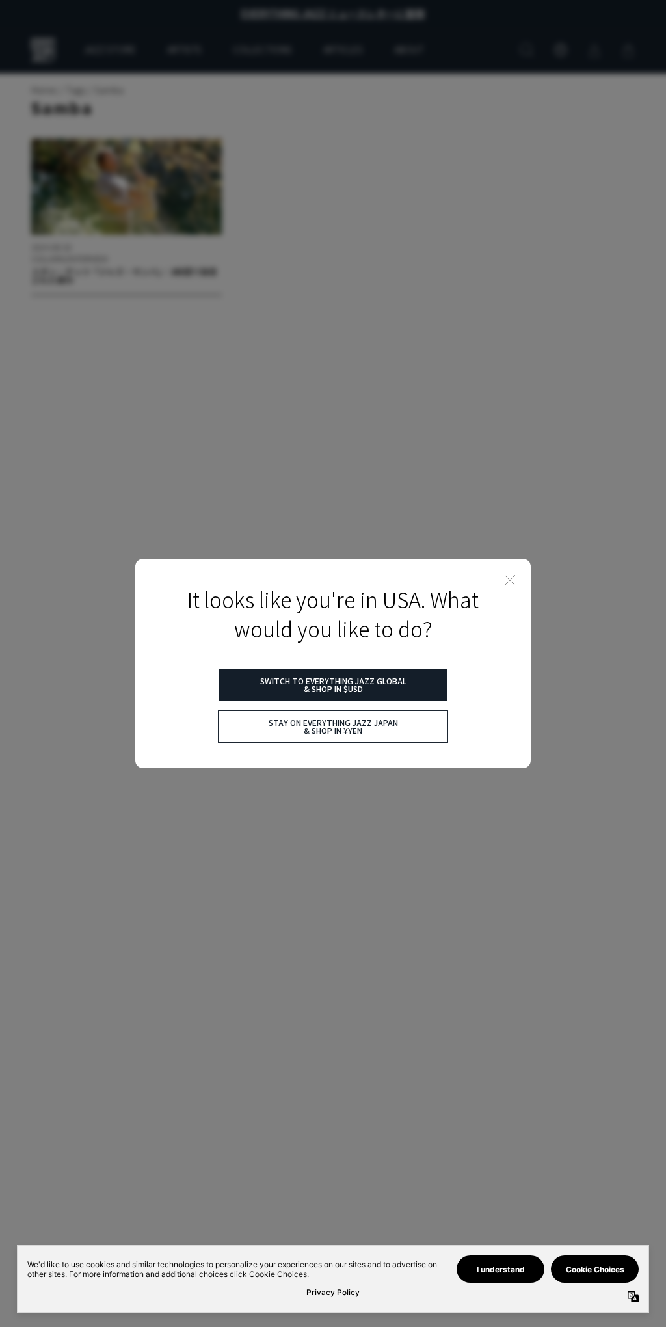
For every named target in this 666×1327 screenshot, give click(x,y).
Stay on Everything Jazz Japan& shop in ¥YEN (333, 726)
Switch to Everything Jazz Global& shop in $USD (333, 684)
